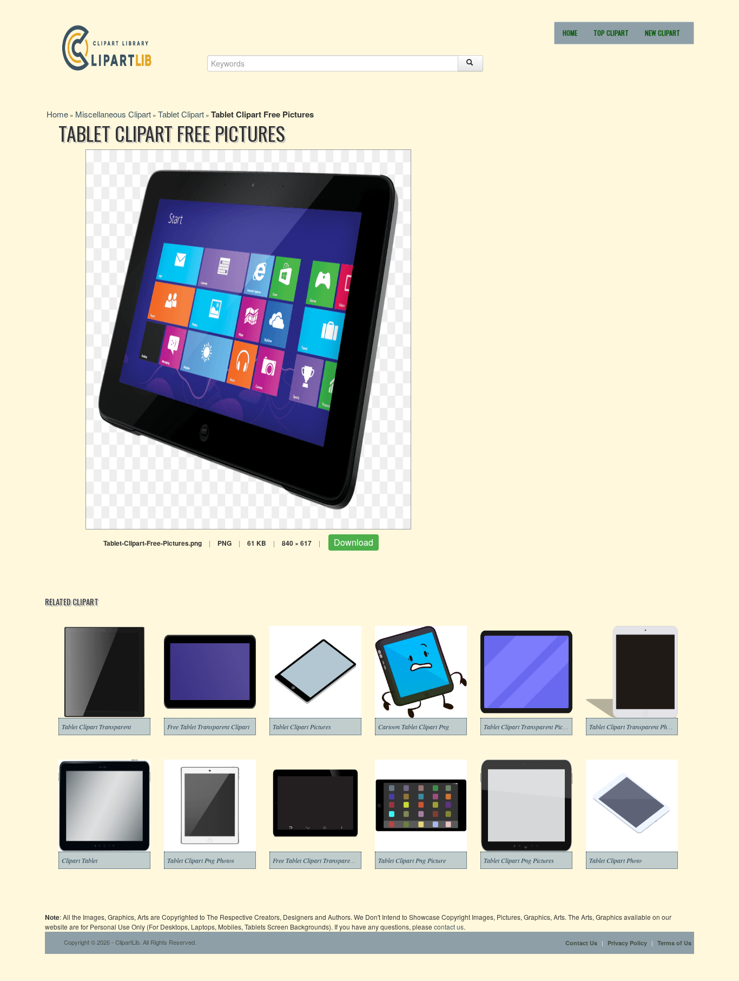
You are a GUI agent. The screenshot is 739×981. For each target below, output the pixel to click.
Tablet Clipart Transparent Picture (528, 726)
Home (570, 32)
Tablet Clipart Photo (615, 860)
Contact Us (581, 943)
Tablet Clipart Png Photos (200, 860)
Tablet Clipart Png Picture (412, 860)
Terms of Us (674, 943)
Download (353, 542)
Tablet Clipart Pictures (302, 726)
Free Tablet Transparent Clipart (208, 726)
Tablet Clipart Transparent (96, 726)
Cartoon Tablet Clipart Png (413, 726)
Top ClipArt (611, 32)
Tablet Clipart (181, 114)
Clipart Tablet (79, 860)
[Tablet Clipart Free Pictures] (248, 338)
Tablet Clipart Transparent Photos (633, 726)
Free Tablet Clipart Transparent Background (330, 860)
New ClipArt (662, 32)
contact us (449, 926)
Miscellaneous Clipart (113, 114)
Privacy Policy (627, 943)
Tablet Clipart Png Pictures (519, 860)
